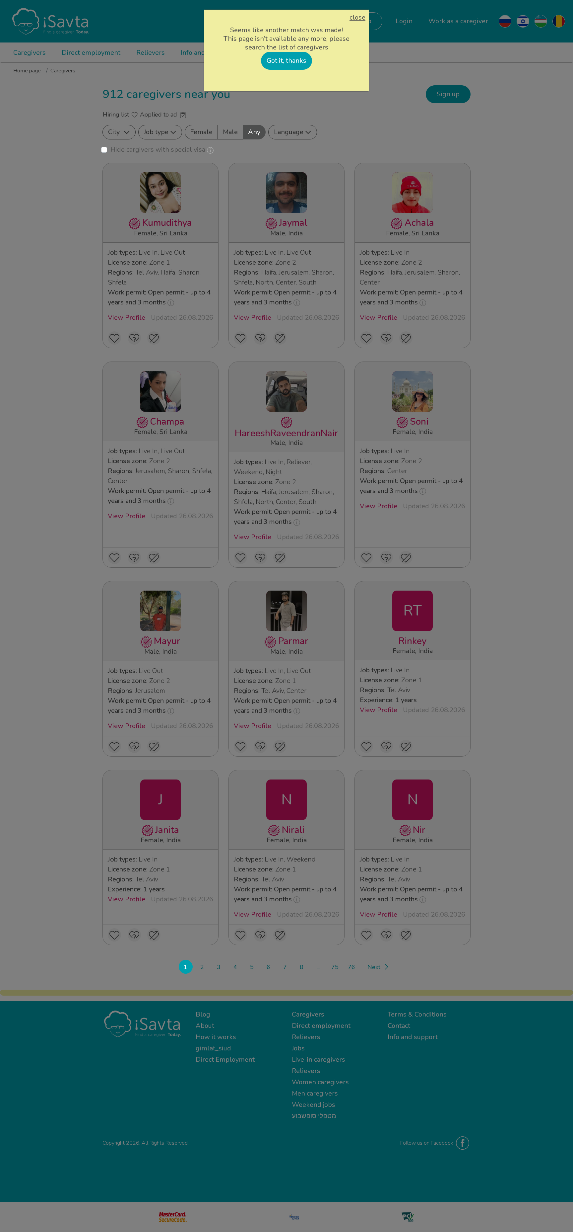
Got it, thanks (286, 60)
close (357, 17)
